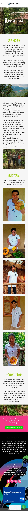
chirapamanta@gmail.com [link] (16, 474)
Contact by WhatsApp (13, 427)
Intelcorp (18, 509)
